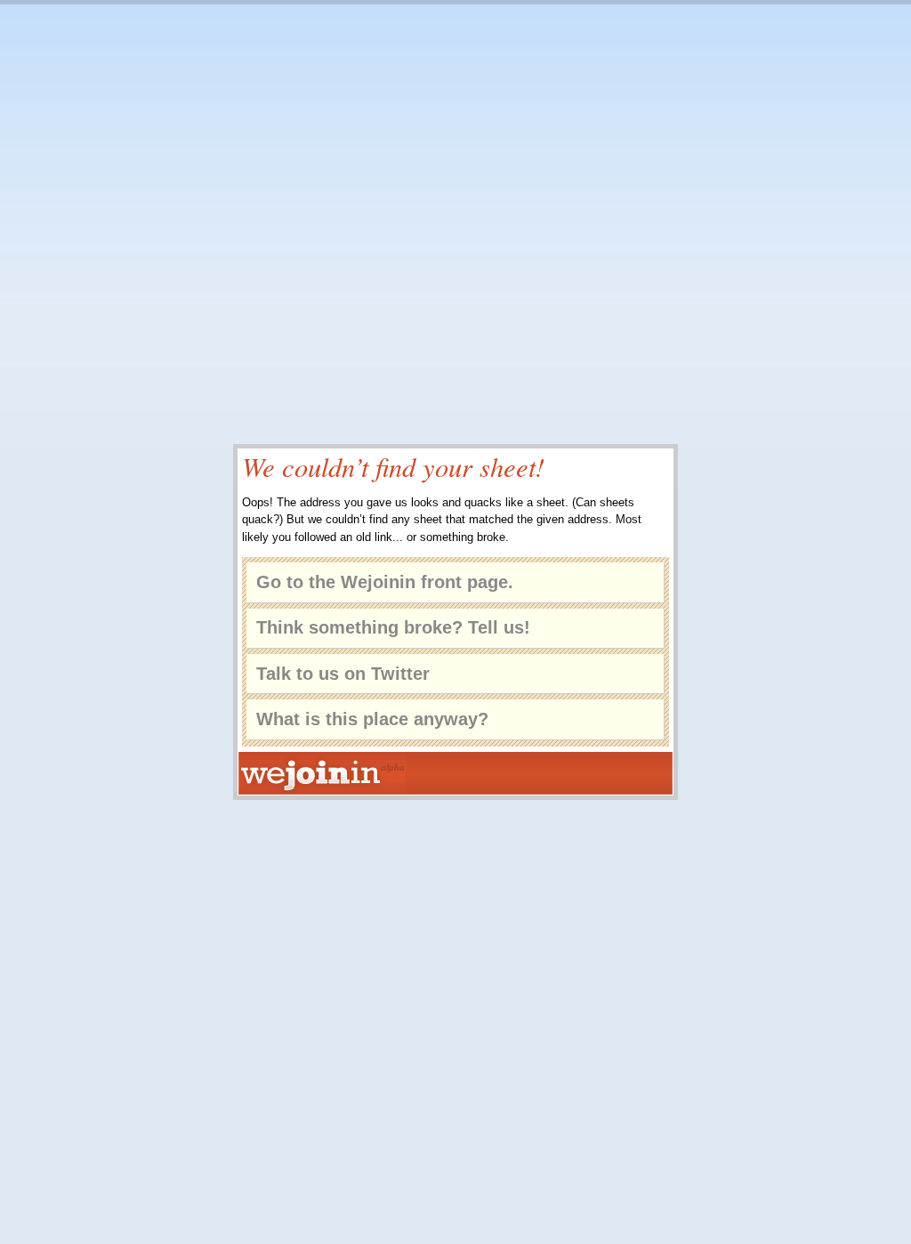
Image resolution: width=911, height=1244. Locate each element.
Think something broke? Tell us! (393, 627)
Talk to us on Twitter (343, 673)
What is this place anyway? (372, 719)
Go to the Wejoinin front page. (384, 582)
